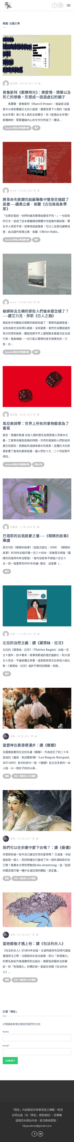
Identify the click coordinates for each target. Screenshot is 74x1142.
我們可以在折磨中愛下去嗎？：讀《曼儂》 (38, 848)
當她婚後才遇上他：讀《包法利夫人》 (34, 944)
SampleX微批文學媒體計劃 (17, 128)
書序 (7, 571)
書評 (36, 128)
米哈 (12, 736)
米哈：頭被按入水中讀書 (25, 776)
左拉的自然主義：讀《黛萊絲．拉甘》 (34, 643)
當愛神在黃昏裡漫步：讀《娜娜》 (30, 745)
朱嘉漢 (13, 527)
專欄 (7, 776)
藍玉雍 (13, 83)
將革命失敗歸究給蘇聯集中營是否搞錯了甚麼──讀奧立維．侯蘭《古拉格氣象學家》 (36, 204)
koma (13, 190)
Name (6, 1032)
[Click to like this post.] (35, 83)
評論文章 (38, 464)
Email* (6, 1045)
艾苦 (12, 634)
